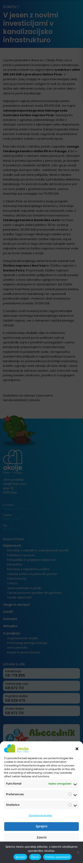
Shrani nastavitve (41, 848)
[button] (77, 748)
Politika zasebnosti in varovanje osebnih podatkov (39, 857)
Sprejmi (41, 826)
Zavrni (42, 837)
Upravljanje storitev (40, 815)
